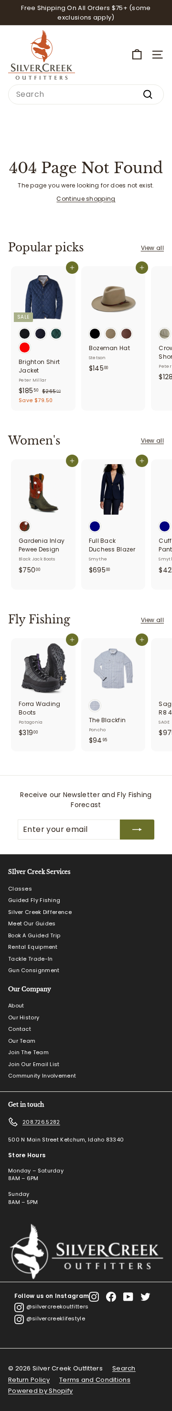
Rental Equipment (33, 947)
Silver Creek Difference (40, 912)
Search (124, 1368)
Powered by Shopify (40, 1390)
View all (152, 248)
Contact (19, 1029)
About (16, 1005)
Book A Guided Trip (34, 935)
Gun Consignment (34, 970)
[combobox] (86, 94)
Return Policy (29, 1379)
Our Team (21, 1041)
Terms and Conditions (94, 1379)
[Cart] (137, 55)
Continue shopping (85, 199)
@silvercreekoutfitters (57, 1306)
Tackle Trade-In (30, 959)
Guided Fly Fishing (34, 900)
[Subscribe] (137, 830)
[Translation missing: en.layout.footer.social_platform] (94, 1297)
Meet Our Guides (32, 923)
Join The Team (28, 1052)
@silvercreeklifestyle (55, 1318)
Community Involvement (42, 1075)
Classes (20, 888)
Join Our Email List (34, 1064)
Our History (23, 1017)
